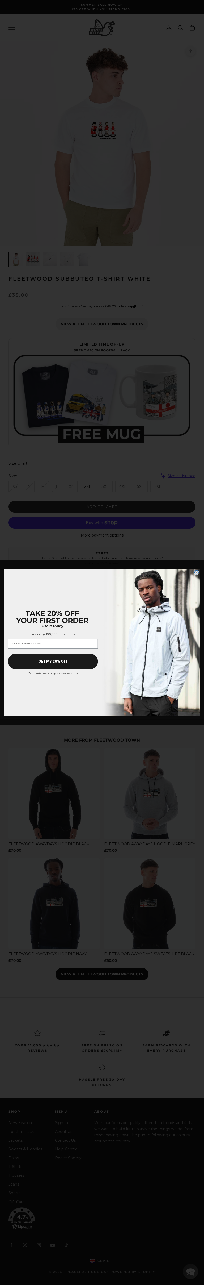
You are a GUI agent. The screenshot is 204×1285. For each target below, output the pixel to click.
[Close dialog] (197, 572)
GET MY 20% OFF (53, 661)
